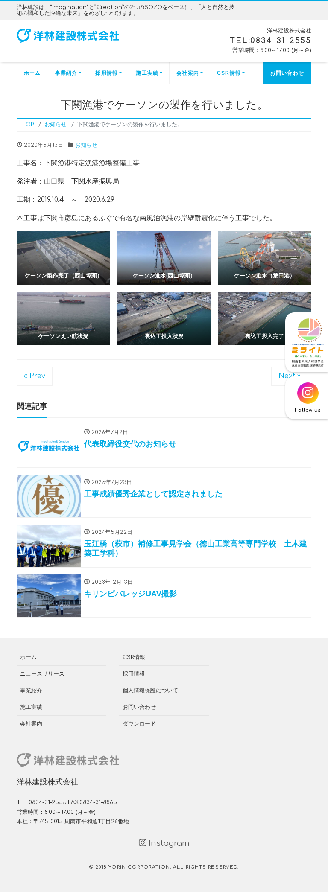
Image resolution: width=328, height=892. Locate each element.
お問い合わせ (287, 73)
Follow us (308, 410)
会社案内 (187, 73)
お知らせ (86, 145)
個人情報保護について (150, 691)
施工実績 (147, 73)
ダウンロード (139, 724)
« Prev (34, 376)
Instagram (168, 843)
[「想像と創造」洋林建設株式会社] (68, 35)
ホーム (32, 73)
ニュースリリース (42, 674)
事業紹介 (66, 73)
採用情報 (106, 73)
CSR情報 (229, 73)
